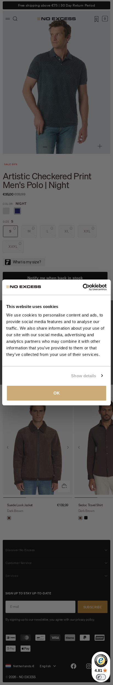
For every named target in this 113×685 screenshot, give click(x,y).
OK (56, 393)
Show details (83, 375)
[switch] (101, 677)
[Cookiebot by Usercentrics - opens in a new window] (83, 287)
